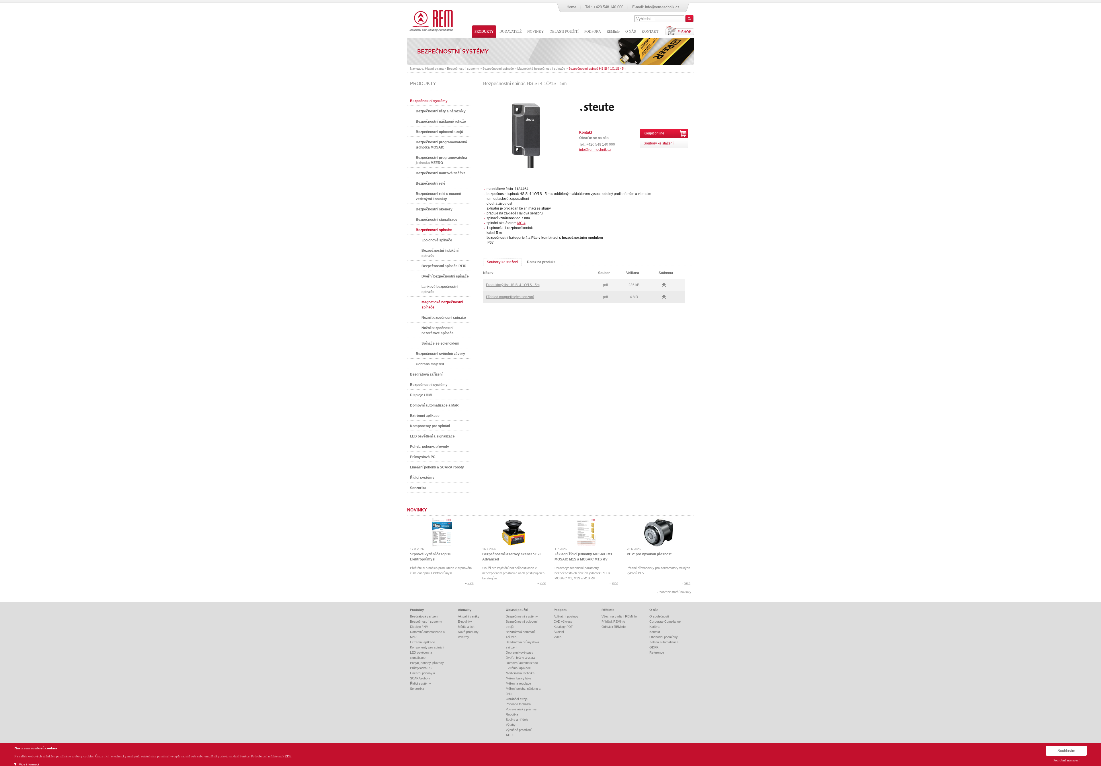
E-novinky (465, 621)
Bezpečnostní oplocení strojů (439, 132)
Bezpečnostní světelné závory (440, 354)
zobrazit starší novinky (675, 592)
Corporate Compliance (665, 621)
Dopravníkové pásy (519, 652)
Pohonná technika (518, 704)
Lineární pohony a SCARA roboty (437, 467)
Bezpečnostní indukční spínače (439, 253)
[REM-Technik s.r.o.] (430, 20)
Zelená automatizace (663, 642)
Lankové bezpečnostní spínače (439, 289)
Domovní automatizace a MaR (434, 405)
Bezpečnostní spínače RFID (443, 266)
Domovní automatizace (522, 663)
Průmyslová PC (423, 457)
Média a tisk (466, 626)
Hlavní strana (434, 68)
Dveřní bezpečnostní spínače (445, 276)
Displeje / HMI (421, 395)
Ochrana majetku (430, 364)
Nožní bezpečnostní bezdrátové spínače (437, 330)
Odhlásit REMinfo (614, 626)
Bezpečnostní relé (430, 183)
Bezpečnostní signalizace (436, 220)
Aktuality (464, 609)
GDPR (654, 647)
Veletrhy (463, 637)
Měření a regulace (518, 683)
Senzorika (418, 488)
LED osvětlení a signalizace (432, 436)
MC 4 (521, 223)
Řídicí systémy (422, 478)
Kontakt (654, 632)
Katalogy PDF (563, 626)
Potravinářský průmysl (521, 709)
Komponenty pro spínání (430, 426)
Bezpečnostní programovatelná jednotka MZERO (441, 160)
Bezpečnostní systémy (463, 68)
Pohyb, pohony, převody (429, 447)
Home (571, 7)
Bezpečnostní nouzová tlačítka (441, 173)
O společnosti (659, 616)
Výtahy (511, 724)
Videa (557, 637)
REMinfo (608, 609)
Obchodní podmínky (663, 637)
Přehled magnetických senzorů (510, 297)
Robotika (512, 714)
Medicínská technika (520, 673)
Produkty (417, 609)
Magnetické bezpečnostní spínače (541, 68)
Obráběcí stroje (517, 699)
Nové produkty (468, 632)
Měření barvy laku (518, 678)
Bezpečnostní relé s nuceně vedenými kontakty (438, 196)
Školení (559, 632)
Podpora (560, 609)
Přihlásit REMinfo (613, 621)
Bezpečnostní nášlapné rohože (441, 122)
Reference (656, 652)
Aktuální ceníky (468, 616)
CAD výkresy (563, 621)
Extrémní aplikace (425, 416)
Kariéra (654, 626)
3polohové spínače (436, 240)
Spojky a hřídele (517, 719)
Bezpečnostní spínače (498, 68)
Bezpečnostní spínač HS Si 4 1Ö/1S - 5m (597, 68)
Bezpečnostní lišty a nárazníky (441, 111)
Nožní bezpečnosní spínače (443, 318)
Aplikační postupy (566, 616)
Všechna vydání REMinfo (619, 616)
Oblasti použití (517, 609)
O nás (653, 609)
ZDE (288, 756)
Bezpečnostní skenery (434, 209)
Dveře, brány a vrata (520, 657)
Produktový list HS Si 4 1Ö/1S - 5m (513, 285)
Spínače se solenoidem (440, 343)
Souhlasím (1066, 751)
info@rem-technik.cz (662, 7)
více (471, 583)
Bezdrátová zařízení (426, 374)
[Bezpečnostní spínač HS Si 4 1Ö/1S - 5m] (526, 167)
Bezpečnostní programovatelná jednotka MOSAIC (441, 144)
